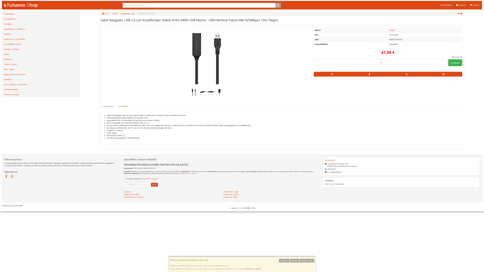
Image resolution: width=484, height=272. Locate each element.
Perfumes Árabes (11, 89)
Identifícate (447, 5)
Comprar (455, 62)
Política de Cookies (253, 269)
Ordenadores (9, 14)
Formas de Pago (230, 197)
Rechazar (294, 261)
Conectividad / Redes (12, 44)
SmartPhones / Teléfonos (14, 29)
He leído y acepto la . (142, 179)
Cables (6, 54)
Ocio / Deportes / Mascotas (15, 84)
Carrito (475, 5)
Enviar (154, 185)
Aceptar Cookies (307, 261)
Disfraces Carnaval (11, 94)
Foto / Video (9, 69)
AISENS (392, 30)
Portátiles (8, 24)
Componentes (10, 19)
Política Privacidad (131, 194)
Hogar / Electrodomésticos (15, 74)
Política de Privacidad (190, 173)
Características (108, 106)
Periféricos (8, 59)
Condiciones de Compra (133, 197)
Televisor (7, 34)
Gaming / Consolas (11, 49)
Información (124, 106)
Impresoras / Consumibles (14, 39)
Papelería (7, 79)
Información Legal (230, 192)
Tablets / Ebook (10, 64)
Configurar (284, 261)
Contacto (462, 5)
